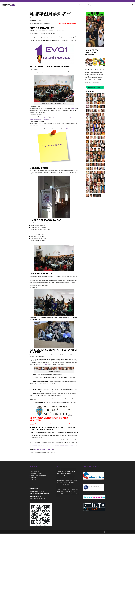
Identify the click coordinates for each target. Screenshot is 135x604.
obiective (71, 487)
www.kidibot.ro (95, 82)
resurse (58, 491)
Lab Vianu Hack (34, 479)
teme (72, 493)
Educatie (63, 478)
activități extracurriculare (71, 469)
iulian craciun (59, 484)
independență (59, 482)
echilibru (58, 478)
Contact (128, 5)
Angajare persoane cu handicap (38, 469)
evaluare (72, 478)
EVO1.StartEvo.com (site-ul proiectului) (43, 449)
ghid (71, 480)
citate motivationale (66, 471)
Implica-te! (101, 5)
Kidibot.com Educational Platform (38, 475)
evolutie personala (60, 480)
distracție (72, 475)
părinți (69, 489)
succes (58, 493)
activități (62, 469)
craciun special (63, 473)
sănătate (62, 493)
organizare (59, 489)
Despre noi (73, 5)
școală (58, 496)
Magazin (122, 5)
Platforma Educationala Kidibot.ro (38, 482)
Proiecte (80, 5)
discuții (68, 475)
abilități (58, 469)
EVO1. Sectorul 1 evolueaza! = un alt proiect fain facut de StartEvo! (50, 14)
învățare (76, 493)
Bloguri (109, 5)
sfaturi (62, 491)
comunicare (74, 471)
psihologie (65, 489)
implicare (75, 480)
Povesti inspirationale (90, 5)
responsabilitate (75, 489)
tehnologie (68, 493)
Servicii (115, 5)
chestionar (59, 471)
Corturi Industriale (35, 471)
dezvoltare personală (61, 475)
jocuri (64, 484)
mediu (72, 484)
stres (75, 491)
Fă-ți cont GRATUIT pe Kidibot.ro (95, 87)
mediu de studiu (60, 487)
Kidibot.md (33, 477)
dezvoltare (69, 473)
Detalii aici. (47, 73)
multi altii (45, 364)
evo (30, 17)
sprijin (66, 491)
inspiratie (65, 482)
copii (58, 473)
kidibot (68, 484)
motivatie (66, 487)
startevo (70, 491)
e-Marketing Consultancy (36, 473)
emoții (67, 478)
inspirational (71, 482)
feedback (67, 480)
